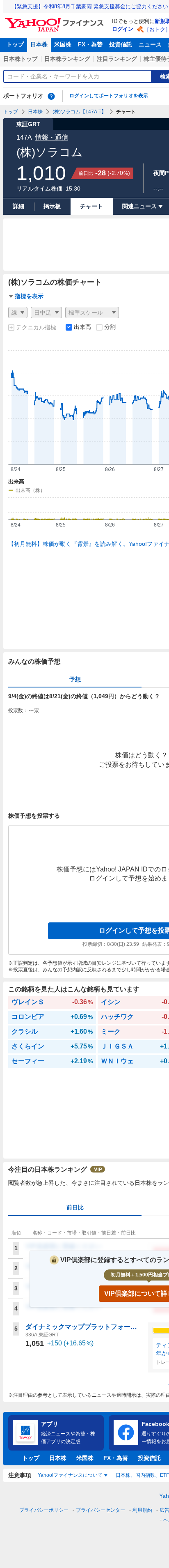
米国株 (62, 44)
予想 (75, 679)
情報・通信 (51, 137)
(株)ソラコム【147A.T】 (79, 112)
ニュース (150, 44)
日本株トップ (20, 58)
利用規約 (142, 1510)
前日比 (75, 1207)
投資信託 (120, 44)
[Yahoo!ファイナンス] (55, 20)
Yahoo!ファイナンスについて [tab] (70, 1475)
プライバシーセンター (100, 1510)
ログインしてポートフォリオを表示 (108, 96)
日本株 (39, 44)
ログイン (122, 29)
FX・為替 (90, 44)
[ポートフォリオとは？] (51, 96)
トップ (15, 44)
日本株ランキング (67, 58)
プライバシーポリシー (44, 1510)
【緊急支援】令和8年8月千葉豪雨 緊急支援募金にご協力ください (89, 6)
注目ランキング (117, 58)
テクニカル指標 (36, 327)
